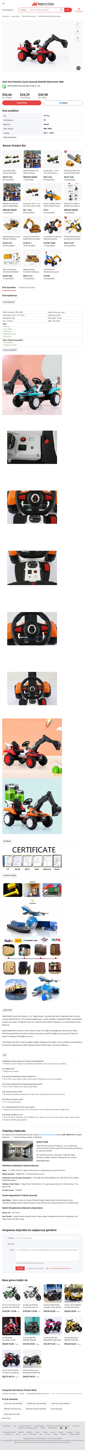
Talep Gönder (21, 103)
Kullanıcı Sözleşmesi (25, 1426)
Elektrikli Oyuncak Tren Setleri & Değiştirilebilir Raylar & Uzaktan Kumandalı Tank (10, 204)
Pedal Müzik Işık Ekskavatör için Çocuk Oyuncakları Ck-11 (51, 270)
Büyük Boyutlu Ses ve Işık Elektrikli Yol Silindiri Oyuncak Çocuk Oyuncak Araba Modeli (11, 237)
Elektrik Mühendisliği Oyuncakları (49, 16)
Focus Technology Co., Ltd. (42, 1438)
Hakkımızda (6, 1426)
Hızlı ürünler (75, 1426)
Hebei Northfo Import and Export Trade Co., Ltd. (24, 86)
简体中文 (21, 1432)
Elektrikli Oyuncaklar (29, 16)
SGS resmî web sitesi (48, 1134)
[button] (3, 3)
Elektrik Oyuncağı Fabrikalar (36, 1403)
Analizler (42, 1428)
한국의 (18, 1434)
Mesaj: (12, 1250)
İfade (14, 1426)
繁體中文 (29, 1432)
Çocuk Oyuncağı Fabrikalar (13, 1403)
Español (52, 1432)
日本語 (37, 1432)
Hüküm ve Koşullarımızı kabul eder (51, 1442)
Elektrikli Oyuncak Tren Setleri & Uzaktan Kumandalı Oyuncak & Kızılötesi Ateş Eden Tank (31, 172)
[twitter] (66, 1428)
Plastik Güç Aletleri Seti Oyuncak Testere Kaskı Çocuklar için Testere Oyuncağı (72, 172)
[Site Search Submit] (68, 10)
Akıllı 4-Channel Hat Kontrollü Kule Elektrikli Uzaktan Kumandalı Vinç (11, 270)
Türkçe (55, 1434)
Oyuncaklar (15, 16)
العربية (25, 1434)
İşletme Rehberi (52, 1428)
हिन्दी (41, 1434)
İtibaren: (11, 1238)
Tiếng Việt (63, 1434)
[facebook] (61, 1428)
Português (69, 1432)
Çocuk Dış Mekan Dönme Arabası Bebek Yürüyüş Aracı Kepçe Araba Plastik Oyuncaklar (52, 204)
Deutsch (60, 1432)
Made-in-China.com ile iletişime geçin (58, 1426)
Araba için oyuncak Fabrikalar (36, 1409)
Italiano (77, 1432)
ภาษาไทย (48, 1434)
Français (44, 1432)
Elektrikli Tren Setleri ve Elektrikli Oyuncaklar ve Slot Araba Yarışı (72, 204)
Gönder (20, 1268)
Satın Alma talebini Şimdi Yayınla (58, 1268)
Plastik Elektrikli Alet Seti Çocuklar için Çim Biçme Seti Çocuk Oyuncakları (72, 237)
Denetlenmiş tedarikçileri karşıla (27, 1428)
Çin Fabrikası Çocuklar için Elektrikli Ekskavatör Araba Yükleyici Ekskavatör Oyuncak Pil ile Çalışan (53, 237)
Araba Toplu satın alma (12, 1414)
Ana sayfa (5, 16)
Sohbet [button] (64, 103)
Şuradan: (11, 1244)
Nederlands (33, 1434)
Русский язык (9, 1434)
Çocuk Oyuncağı (56, 1409)
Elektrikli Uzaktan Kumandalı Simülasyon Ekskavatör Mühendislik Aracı (31, 270)
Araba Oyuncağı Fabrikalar (60, 1403)
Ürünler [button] (23, 10)
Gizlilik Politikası (39, 1426)
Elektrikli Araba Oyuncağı (12, 1409)
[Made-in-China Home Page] (42, 4)
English (13, 1432)
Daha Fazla (6, 1418)
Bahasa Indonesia (75, 1434)
